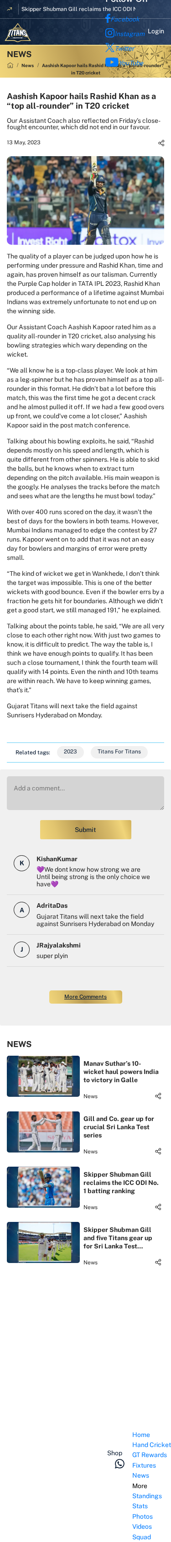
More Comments (85, 997)
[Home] (10, 65)
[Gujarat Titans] (18, 32)
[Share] (161, 143)
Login (156, 31)
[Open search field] (123, 1439)
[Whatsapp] (119, 1463)
